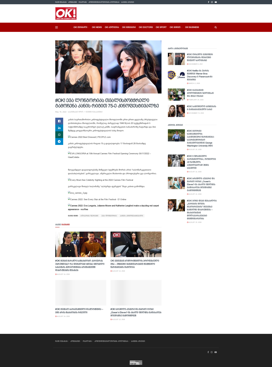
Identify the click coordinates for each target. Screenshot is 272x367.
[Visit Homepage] (66, 13)
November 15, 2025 (196, 113)
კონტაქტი (72, 2)
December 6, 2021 (195, 64)
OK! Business (192, 27)
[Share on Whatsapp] (59, 134)
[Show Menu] (56, 27)
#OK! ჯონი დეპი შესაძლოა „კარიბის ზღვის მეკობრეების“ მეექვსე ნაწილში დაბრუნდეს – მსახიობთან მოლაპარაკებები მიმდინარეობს (202, 209)
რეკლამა (83, 2)
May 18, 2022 (60, 112)
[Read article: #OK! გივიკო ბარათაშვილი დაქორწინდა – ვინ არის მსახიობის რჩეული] (80, 293)
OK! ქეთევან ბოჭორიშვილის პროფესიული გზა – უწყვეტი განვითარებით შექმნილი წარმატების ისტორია (134, 263)
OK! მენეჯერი (129, 27)
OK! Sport (161, 27)
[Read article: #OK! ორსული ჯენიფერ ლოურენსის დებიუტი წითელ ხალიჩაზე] (176, 59)
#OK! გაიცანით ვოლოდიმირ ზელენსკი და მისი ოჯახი (200, 93)
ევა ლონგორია (109, 216)
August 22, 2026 (118, 319)
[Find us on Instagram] (212, 2)
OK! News (97, 27)
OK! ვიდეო (175, 27)
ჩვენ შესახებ (61, 2)
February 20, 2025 (195, 100)
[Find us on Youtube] (216, 2)
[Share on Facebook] (59, 121)
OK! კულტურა (112, 27)
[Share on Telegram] (59, 141)
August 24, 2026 (63, 274)
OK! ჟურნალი (80, 27)
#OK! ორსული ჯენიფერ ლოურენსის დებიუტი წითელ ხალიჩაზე (200, 57)
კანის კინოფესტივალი (131, 216)
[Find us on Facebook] (208, 2)
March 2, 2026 (194, 83)
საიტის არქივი (127, 2)
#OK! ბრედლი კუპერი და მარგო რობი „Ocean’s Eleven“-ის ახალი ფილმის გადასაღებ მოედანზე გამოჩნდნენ (135, 312)
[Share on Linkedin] (59, 128)
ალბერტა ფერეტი (89, 216)
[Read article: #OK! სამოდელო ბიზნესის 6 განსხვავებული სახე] (176, 111)
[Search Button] (216, 27)
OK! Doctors (146, 27)
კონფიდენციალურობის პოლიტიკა (104, 2)
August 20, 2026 (194, 149)
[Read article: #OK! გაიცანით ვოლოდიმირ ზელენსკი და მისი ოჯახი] (176, 95)
